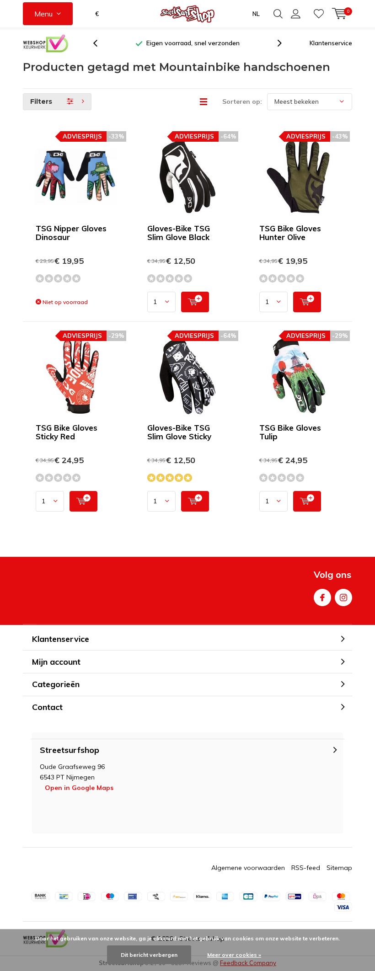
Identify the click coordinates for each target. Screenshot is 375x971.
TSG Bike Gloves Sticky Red (66, 432)
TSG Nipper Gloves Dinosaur (71, 233)
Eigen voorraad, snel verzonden (193, 43)
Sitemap (339, 868)
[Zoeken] (278, 13)
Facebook (322, 597)
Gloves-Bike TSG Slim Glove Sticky (179, 432)
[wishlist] (319, 13)
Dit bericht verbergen (149, 954)
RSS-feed (305, 868)
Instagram (343, 597)
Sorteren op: (242, 101)
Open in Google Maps (79, 788)
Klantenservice (331, 43)
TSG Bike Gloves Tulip (290, 432)
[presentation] (100, 43)
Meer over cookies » (234, 954)
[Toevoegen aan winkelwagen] (195, 302)
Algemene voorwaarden (248, 868)
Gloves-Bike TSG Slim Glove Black (178, 233)
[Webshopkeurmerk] (46, 43)
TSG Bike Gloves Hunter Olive (290, 233)
